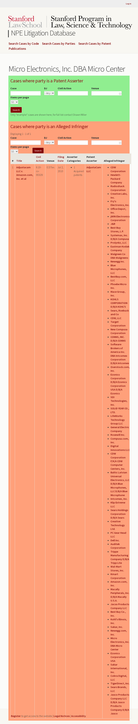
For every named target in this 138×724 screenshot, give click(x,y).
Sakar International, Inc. (119, 668)
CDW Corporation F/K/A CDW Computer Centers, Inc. (118, 461)
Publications (17, 49)
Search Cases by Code (24, 44)
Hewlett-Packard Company (116, 178)
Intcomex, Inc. (119, 498)
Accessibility (78, 716)
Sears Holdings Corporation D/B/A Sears (119, 513)
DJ (45, 88)
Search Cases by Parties (58, 44)
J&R (113, 223)
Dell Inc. (115, 540)
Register (16, 716)
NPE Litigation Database (43, 32)
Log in (128, 3)
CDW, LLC (116, 318)
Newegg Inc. (118, 261)
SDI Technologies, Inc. (119, 400)
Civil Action (64, 88)
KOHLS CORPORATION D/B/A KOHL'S (119, 303)
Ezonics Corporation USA (118, 657)
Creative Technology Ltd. (118, 525)
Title (19, 160)
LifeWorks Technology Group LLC (118, 419)
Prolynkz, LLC (119, 242)
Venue (95, 88)
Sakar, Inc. (117, 627)
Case (13, 88)
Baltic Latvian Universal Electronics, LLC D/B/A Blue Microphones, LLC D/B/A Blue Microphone (120, 484)
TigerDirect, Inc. (120, 683)
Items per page (19, 97)
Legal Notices (62, 716)
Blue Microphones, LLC (119, 269)
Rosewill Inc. (118, 434)
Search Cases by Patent (94, 44)
